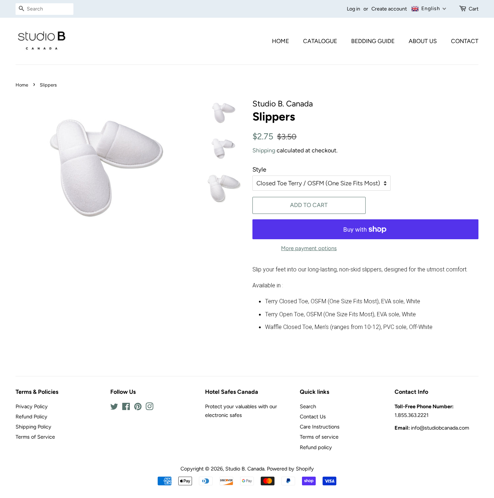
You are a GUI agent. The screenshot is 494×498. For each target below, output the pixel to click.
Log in (353, 9)
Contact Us (313, 416)
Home (280, 41)
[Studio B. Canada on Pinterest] (138, 408)
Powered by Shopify (290, 468)
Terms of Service (35, 437)
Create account (389, 9)
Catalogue (320, 41)
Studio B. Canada (244, 468)
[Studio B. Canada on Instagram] (149, 408)
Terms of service (319, 437)
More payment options (309, 248)
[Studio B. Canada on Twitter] (114, 408)
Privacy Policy (32, 406)
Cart (473, 9)
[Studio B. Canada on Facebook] (126, 408)
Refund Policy (31, 416)
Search (308, 406)
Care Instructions (320, 426)
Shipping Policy (33, 426)
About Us (423, 41)
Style (259, 169)
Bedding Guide (373, 41)
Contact (464, 41)
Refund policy (316, 447)
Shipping (263, 150)
